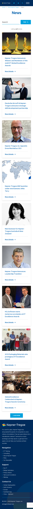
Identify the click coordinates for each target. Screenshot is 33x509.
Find (24, 22)
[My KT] (14, 3)
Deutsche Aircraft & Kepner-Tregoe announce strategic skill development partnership (16, 105)
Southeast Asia (7, 492)
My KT (5, 468)
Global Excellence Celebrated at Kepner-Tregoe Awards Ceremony (15, 399)
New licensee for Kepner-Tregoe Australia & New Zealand (14, 231)
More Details (9, 71)
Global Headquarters (9, 485)
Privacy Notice (7, 472)
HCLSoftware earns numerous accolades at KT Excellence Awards (15, 314)
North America (7, 487)
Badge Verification (8, 470)
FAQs (4, 458)
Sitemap (5, 477)
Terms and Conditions (9, 475)
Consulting (6, 453)
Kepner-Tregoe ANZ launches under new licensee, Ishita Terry (16, 188)
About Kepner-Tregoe (13, 7)
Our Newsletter (7, 460)
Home (3, 7)
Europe (5, 489)
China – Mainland (8, 494)
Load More (16, 415)
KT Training (6, 451)
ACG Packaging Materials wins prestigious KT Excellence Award (16, 356)
